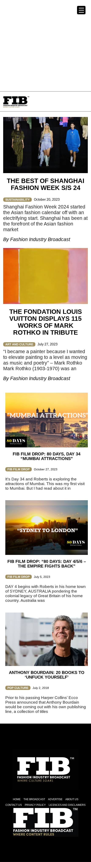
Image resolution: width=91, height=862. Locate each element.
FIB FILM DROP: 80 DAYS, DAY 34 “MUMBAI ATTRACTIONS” (46, 456)
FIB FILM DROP (18, 469)
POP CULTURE (17, 688)
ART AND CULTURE (19, 344)
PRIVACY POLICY (35, 805)
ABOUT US (71, 799)
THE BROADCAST (34, 799)
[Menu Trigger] (81, 10)
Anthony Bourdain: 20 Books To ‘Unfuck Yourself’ (46, 674)
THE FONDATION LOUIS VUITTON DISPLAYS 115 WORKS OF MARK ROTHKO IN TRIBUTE (45, 322)
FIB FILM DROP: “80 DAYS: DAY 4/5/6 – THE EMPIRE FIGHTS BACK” (46, 563)
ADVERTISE (55, 799)
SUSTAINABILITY (17, 199)
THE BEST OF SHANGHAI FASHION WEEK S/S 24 (45, 184)
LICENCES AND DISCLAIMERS (67, 805)
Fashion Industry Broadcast (40, 239)
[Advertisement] (45, 45)
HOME (17, 799)
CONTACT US (14, 805)
